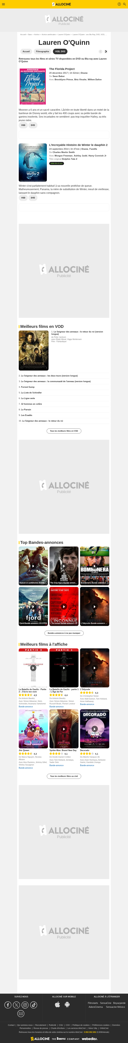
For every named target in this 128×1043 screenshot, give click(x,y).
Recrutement (40, 1025)
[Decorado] (94, 728)
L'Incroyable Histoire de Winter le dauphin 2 (78, 145)
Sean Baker (59, 76)
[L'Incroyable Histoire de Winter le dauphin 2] (33, 162)
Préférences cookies (101, 1025)
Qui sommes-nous (25, 1025)
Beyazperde (119, 1003)
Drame (84, 73)
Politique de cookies (81, 1025)
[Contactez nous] (21, 1013)
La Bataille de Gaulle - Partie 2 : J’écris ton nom (32, 690)
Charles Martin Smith (64, 152)
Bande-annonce (26, 706)
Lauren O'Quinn (64, 34)
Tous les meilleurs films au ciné (64, 776)
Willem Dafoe (95, 79)
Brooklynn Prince (64, 79)
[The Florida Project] (33, 86)
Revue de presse (41, 1028)
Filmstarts (93, 1003)
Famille (93, 149)
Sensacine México (115, 1007)
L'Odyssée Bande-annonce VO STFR (95, 623)
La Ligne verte (28, 398)
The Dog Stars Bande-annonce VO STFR (64, 583)
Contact (11, 1025)
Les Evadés (26, 415)
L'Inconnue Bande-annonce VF (63, 623)
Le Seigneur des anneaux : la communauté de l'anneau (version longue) (56, 381)
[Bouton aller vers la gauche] (100, 51)
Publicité (52, 1025)
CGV (68, 1025)
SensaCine (105, 1003)
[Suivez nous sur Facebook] (8, 1005)
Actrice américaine (49, 34)
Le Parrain (26, 409)
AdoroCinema (96, 1007)
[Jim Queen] (33, 728)
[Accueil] (61, 4)
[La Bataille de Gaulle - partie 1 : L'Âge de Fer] (64, 667)
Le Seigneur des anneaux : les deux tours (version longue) (49, 376)
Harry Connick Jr (97, 155)
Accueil (23, 34)
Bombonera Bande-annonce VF (95, 583)
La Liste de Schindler (31, 392)
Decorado (84, 750)
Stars (30, 34)
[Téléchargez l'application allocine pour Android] (68, 1004)
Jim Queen (24, 750)
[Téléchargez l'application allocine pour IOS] (59, 1004)
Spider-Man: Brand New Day (62, 750)
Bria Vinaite (80, 79)
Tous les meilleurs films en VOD (64, 431)
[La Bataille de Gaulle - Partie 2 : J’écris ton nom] (33, 667)
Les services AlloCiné (76, 1028)
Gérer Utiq (92, 1028)
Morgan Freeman (64, 155)
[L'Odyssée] (94, 667)
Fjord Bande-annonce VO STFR (33, 623)
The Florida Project (62, 69)
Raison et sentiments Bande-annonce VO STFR (34, 583)
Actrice (36, 34)
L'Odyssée (85, 689)
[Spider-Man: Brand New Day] (64, 728)
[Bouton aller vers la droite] (106, 51)
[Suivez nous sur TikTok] (34, 1005)
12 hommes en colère (31, 404)
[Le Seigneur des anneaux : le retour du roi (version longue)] (34, 350)
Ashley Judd (80, 155)
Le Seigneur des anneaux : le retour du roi (42, 421)
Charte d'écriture (58, 1028)
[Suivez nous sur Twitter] (17, 1005)
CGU (61, 1025)
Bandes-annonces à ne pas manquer (64, 633)
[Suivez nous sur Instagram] (26, 1005)
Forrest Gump (27, 387)
